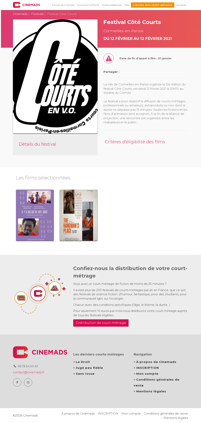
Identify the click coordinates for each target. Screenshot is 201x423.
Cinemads (20, 14)
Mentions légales (151, 391)
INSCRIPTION (147, 368)
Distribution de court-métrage (101, 323)
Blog (127, 5)
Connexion (181, 5)
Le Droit (83, 362)
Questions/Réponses (112, 5)
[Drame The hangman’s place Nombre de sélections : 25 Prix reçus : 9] (79, 215)
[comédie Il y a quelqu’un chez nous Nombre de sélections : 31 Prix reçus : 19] (35, 215)
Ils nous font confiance (88, 5)
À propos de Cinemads (63, 5)
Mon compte (147, 373)
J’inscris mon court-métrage (152, 5)
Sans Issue (85, 373)
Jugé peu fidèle (89, 368)
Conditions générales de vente (166, 413)
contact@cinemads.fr (28, 372)
